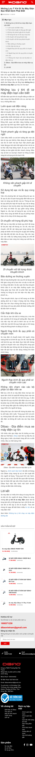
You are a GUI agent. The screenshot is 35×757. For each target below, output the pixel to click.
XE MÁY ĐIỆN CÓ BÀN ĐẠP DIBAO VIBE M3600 (20, 592)
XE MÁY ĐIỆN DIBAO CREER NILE (20, 558)
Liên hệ (7, 717)
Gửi (5, 643)
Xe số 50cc (8, 748)
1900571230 (6, 623)
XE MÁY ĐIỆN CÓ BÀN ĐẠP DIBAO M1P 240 (20, 580)
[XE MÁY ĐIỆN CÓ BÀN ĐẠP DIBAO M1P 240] (4, 580)
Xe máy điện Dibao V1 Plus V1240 (20, 603)
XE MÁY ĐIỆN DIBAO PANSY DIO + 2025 (20, 569)
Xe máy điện (8, 746)
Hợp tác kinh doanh (11, 713)
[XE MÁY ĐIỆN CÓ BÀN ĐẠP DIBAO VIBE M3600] (4, 591)
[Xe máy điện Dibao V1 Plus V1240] (4, 603)
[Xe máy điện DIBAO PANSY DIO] (17, 539)
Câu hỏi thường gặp (27, 736)
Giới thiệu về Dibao (10, 710)
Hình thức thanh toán (27, 728)
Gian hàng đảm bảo (27, 724)
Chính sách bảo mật (27, 717)
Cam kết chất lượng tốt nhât (28, 721)
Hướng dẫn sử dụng (26, 732)
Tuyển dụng (8, 715)
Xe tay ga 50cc (9, 750)
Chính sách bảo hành (27, 713)
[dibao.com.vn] (17, 2)
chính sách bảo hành (15, 471)
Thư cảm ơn (8, 711)
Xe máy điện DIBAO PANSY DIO (13, 549)
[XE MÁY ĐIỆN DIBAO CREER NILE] (4, 558)
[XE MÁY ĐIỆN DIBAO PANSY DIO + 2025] (4, 569)
